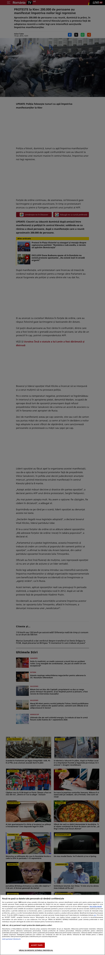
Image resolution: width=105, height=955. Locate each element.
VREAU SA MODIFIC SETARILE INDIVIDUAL (36, 950)
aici (95, 915)
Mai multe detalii (96, 906)
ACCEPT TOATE (37, 945)
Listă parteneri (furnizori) (11, 939)
